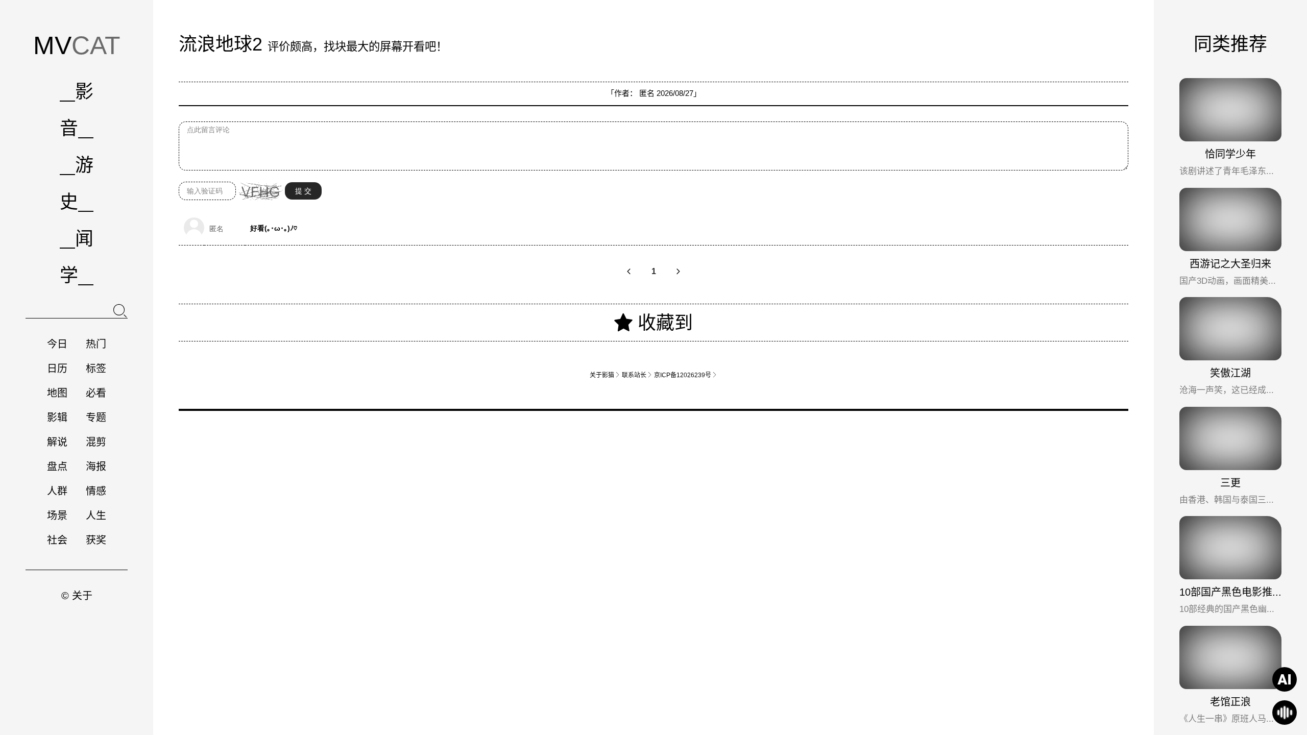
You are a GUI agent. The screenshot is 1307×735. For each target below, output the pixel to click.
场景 (57, 515)
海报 (96, 466)
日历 (57, 368)
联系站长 (637, 375)
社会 (57, 540)
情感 (96, 491)
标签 (96, 368)
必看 (96, 393)
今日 (57, 344)
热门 (96, 344)
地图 (57, 393)
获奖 (96, 540)
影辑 (57, 417)
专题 (96, 417)
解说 (57, 442)
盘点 (57, 466)
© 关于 (76, 596)
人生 (96, 515)
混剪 (96, 442)
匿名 (647, 93)
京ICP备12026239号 (685, 375)
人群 (57, 491)
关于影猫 (605, 375)
